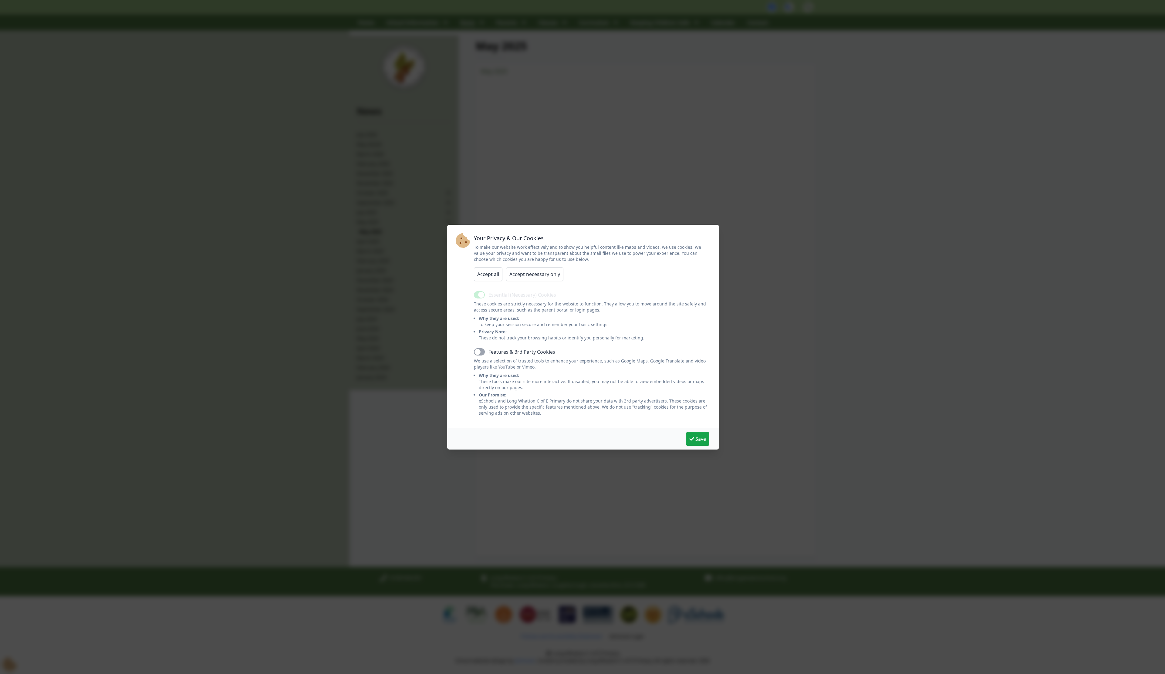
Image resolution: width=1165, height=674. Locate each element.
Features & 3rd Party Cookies (521, 352)
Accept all (488, 274)
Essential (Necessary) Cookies (522, 295)
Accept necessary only (534, 274)
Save (700, 439)
